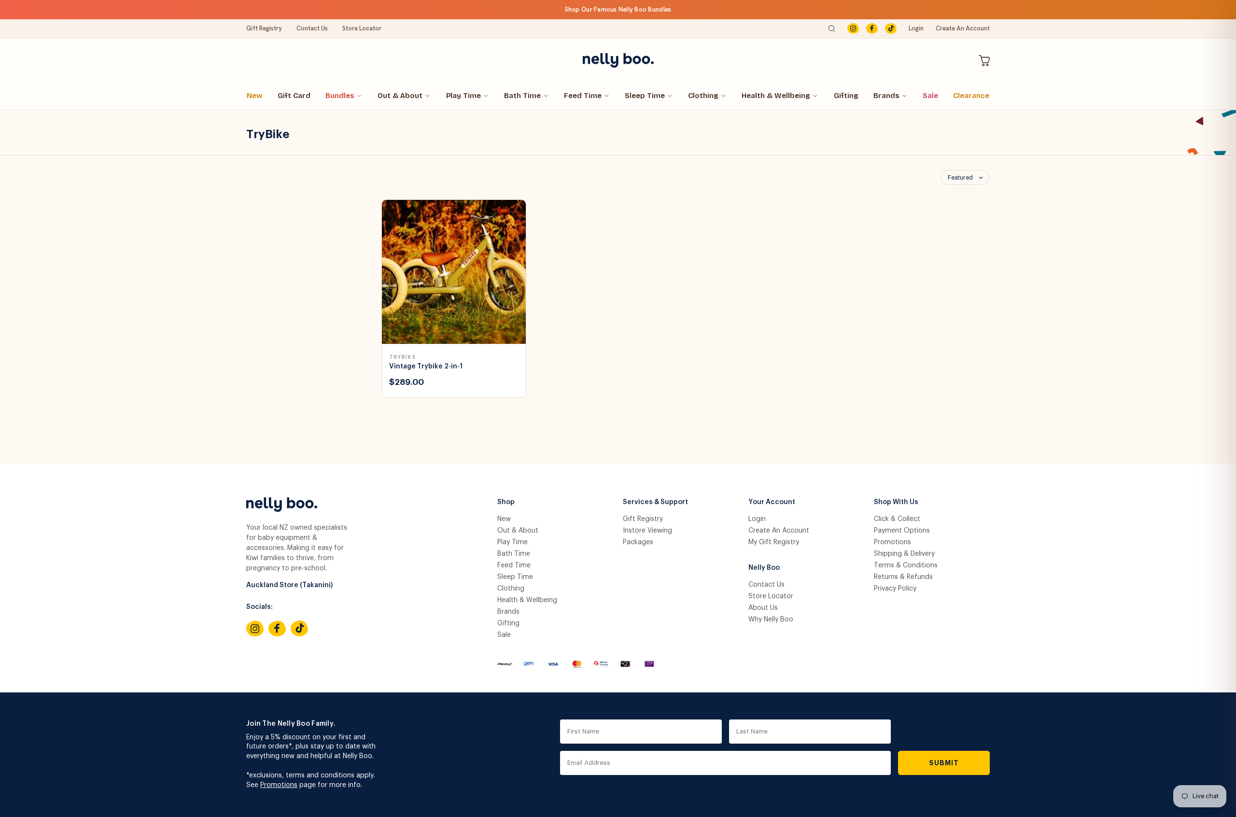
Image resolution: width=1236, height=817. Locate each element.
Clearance (971, 95)
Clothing (703, 95)
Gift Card (294, 95)
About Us (763, 608)
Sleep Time (645, 95)
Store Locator (361, 28)
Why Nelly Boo (770, 619)
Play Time (463, 95)
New (255, 95)
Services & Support (655, 502)
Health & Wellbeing (776, 95)
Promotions (892, 542)
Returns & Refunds (903, 577)
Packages (638, 542)
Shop (506, 502)
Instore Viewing (647, 530)
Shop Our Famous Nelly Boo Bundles (618, 9)
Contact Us (312, 28)
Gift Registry (264, 28)
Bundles (339, 95)
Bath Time (522, 95)
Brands (886, 95)
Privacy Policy (895, 588)
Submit (944, 763)
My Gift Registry (773, 542)
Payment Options (902, 530)
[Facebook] (872, 28)
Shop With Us (896, 502)
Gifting (846, 95)
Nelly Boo (764, 567)
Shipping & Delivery (904, 553)
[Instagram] (853, 28)
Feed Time (583, 95)
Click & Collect (897, 519)
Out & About (400, 95)
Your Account (771, 502)
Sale (930, 95)
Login (916, 28)
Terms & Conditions (906, 565)
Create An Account (963, 28)
